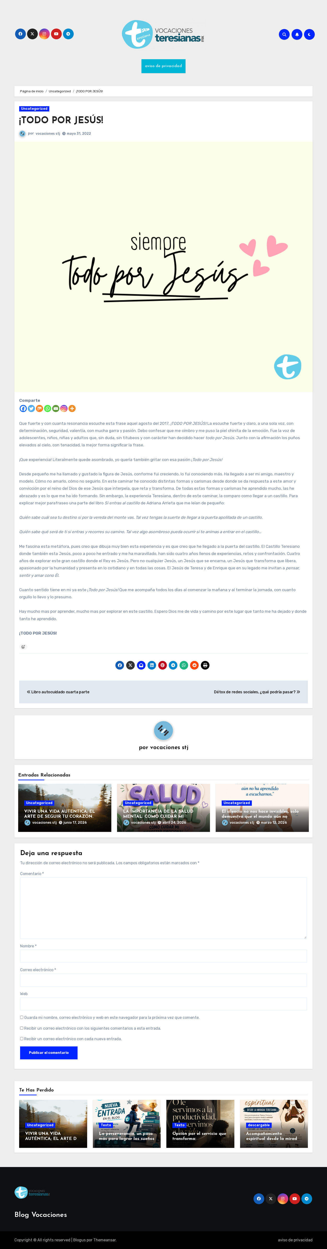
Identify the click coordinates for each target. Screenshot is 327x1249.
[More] (72, 408)
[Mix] (39, 408)
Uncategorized (34, 109)
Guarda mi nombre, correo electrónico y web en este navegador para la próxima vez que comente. (112, 1017)
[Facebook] (23, 408)
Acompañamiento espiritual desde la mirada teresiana (273, 1139)
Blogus (79, 1240)
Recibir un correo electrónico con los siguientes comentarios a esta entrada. (92, 1028)
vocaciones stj (48, 134)
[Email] (55, 408)
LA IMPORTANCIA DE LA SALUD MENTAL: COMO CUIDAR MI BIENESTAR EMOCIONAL (158, 817)
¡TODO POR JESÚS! (61, 121)
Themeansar (104, 1240)
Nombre (28, 946)
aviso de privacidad (163, 66)
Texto (106, 1125)
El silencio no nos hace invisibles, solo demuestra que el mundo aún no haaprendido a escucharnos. (260, 817)
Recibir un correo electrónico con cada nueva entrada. (73, 1039)
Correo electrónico (38, 970)
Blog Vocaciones (40, 1215)
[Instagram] (64, 408)
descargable (259, 1125)
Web (24, 994)
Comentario (32, 873)
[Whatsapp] (47, 408)
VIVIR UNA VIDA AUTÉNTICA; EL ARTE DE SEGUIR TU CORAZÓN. (52, 1139)
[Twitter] (31, 408)
